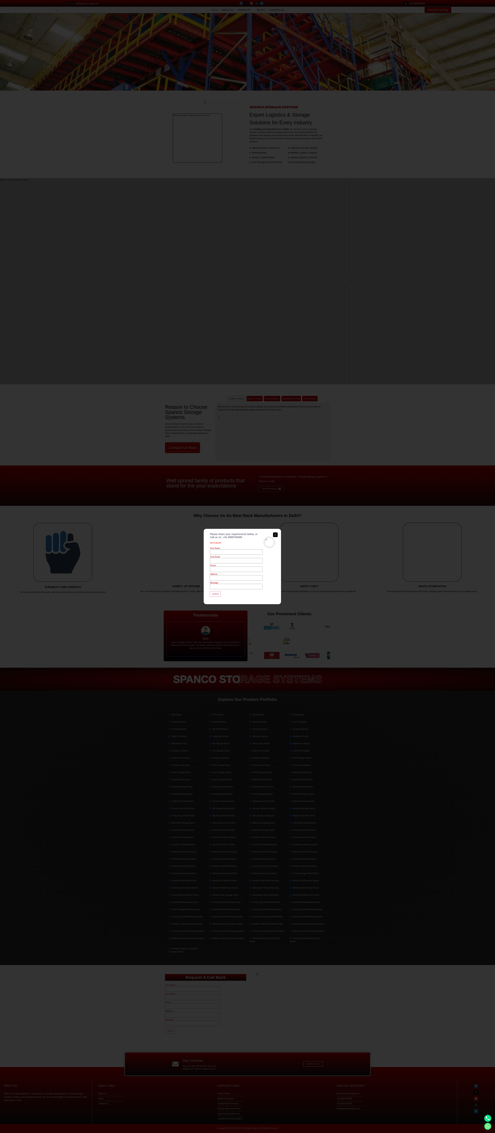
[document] (247, 566)
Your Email (215, 557)
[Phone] (487, 1118)
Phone (213, 566)
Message (214, 583)
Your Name (215, 548)
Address (213, 574)
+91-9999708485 (232, 537)
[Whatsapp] (487, 1126)
